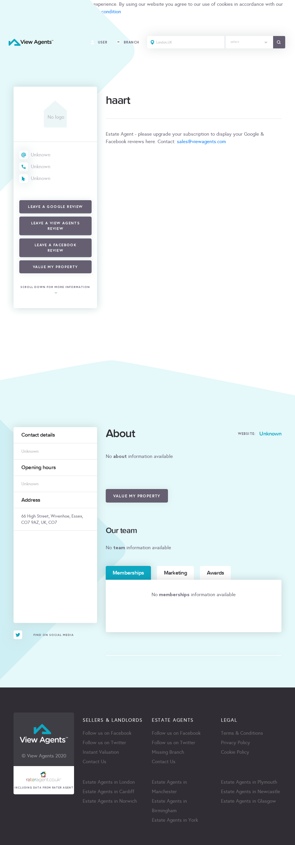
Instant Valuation (101, 752)
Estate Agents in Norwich (110, 801)
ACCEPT (11, 24)
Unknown (40, 155)
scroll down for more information (55, 287)
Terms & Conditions (242, 733)
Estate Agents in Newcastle (250, 792)
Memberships (128, 573)
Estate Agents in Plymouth (249, 782)
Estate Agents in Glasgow (248, 801)
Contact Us (94, 762)
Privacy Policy (235, 743)
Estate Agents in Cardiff (108, 792)
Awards (215, 573)
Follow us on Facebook (107, 733)
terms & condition (102, 12)
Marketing (175, 573)
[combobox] (249, 42)
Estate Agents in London (109, 782)
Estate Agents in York (175, 820)
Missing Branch (168, 752)
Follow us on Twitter (104, 743)
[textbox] (249, 40)
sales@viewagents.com (201, 142)
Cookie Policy (235, 752)
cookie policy (13, 12)
